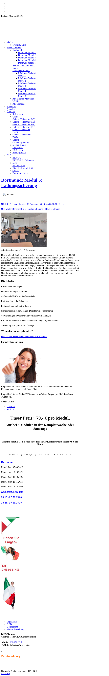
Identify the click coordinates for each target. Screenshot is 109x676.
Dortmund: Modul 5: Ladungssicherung (21, 182)
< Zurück (11, 406)
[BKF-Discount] (26, 38)
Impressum (12, 621)
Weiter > (10, 409)
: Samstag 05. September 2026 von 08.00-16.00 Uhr (32, 204)
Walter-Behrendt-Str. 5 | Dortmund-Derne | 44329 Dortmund (30, 209)
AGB (9, 624)
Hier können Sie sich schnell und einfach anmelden (24, 336)
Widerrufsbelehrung (16, 629)
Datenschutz (12, 627)
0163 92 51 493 (17, 642)
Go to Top (5, 673)
